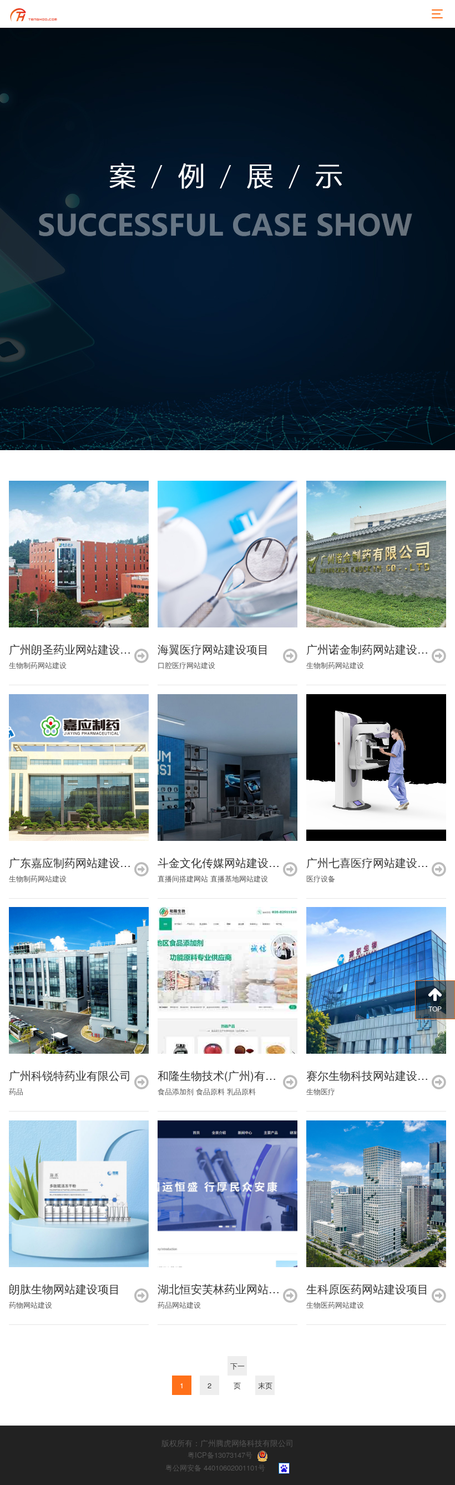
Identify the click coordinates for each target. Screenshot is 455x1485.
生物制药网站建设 (38, 665)
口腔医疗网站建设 (186, 665)
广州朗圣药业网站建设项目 (75, 649)
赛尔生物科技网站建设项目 (372, 1075)
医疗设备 (320, 878)
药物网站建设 (30, 1304)
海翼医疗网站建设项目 (213, 649)
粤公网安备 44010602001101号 (215, 1467)
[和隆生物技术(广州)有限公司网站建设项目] (227, 980)
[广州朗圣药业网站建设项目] (79, 554)
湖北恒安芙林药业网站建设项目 (235, 1288)
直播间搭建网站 (183, 878)
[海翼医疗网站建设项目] (227, 554)
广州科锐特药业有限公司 (70, 1075)
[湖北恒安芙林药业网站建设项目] (227, 1194)
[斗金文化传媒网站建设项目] (227, 767)
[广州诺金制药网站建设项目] (376, 554)
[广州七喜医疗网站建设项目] (376, 767)
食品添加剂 (176, 1091)
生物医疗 (320, 1091)
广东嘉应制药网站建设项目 (75, 862)
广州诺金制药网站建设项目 (372, 649)
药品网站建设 (179, 1304)
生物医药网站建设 (335, 1304)
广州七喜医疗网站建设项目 (372, 862)
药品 (16, 1091)
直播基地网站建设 (239, 878)
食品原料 (210, 1091)
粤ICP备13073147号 (220, 1454)
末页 (265, 1385)
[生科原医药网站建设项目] (376, 1194)
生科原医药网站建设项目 (367, 1288)
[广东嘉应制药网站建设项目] (79, 767)
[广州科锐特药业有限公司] (79, 980)
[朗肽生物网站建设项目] (79, 1194)
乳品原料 (241, 1091)
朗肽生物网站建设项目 (64, 1288)
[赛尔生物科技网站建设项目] (376, 980)
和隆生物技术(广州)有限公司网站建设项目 (261, 1075)
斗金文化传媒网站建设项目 (224, 862)
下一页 (237, 1368)
